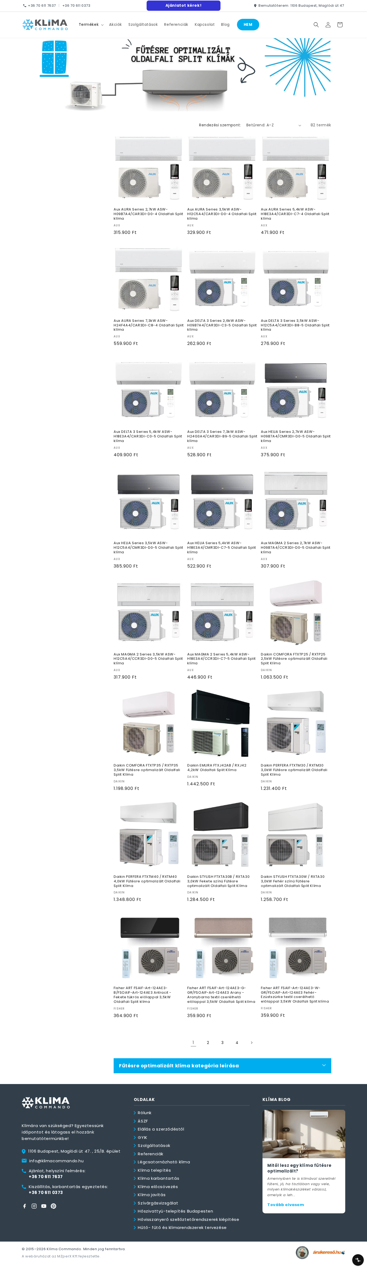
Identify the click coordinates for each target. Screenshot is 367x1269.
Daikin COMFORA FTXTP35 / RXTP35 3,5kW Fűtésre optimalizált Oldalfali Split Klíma (147, 770)
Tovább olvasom (285, 1204)
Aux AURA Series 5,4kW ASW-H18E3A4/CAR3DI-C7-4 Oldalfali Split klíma (295, 214)
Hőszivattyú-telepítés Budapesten (175, 1211)
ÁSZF (143, 1121)
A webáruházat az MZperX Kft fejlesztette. (61, 1256)
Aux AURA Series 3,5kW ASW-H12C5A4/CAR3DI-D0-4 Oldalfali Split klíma (222, 214)
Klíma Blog (276, 1099)
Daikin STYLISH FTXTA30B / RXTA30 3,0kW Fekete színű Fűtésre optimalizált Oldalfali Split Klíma (218, 881)
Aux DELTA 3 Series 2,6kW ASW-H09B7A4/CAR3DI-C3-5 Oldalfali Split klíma (222, 325)
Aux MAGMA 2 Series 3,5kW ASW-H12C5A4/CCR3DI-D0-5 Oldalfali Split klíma (148, 659)
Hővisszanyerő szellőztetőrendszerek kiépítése (188, 1219)
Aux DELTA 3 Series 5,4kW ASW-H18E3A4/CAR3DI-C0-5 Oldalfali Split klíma (148, 436)
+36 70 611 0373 (76, 5)
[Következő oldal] (251, 1043)
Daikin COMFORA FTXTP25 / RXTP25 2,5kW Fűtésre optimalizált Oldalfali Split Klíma (294, 659)
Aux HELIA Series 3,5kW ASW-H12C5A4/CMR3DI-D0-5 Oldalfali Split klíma (148, 548)
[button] (90, 24)
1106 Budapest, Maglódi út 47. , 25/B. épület (74, 1151)
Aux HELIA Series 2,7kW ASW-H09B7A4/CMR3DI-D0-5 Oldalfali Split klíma (296, 436)
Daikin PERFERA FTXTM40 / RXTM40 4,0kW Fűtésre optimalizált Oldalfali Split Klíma (147, 881)
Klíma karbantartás (158, 1178)
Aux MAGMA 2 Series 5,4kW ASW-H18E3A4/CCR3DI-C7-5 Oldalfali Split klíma (221, 659)
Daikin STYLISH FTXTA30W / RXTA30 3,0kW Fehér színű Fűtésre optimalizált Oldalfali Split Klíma (293, 881)
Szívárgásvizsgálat (158, 1203)
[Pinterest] (53, 1206)
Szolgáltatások (154, 1145)
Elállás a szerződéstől (161, 1129)
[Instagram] (34, 1206)
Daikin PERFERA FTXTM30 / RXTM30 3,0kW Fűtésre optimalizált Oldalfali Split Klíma (294, 770)
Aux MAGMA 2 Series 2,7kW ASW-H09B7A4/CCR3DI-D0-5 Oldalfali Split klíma (295, 548)
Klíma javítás (151, 1194)
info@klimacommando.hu (56, 1161)
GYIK (142, 1137)
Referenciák (150, 1154)
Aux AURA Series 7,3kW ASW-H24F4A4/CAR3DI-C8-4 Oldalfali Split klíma (149, 325)
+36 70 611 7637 (42, 5)
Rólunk (145, 1112)
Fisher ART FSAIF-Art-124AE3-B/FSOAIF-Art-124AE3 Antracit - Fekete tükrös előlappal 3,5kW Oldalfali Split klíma (142, 995)
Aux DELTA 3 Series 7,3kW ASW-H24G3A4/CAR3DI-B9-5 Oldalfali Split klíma (222, 436)
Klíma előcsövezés (158, 1186)
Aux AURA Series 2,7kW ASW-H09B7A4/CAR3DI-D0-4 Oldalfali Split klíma (148, 214)
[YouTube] (43, 1206)
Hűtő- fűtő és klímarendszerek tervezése (182, 1227)
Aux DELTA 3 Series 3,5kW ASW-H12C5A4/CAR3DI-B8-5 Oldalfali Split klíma (295, 325)
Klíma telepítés (154, 1170)
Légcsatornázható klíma (164, 1162)
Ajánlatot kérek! (183, 5)
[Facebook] (24, 1206)
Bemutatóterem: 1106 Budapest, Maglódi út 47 (301, 5)
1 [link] (193, 1042)
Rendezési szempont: (220, 125)
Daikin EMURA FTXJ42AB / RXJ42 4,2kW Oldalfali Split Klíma (216, 767)
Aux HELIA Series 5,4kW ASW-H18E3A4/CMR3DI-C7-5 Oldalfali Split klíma (221, 548)
